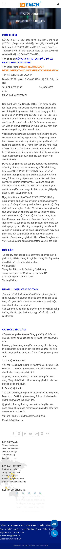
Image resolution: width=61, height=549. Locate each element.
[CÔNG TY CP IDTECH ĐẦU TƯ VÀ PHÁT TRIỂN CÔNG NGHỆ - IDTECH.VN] (30, 4)
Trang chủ (23, 21)
